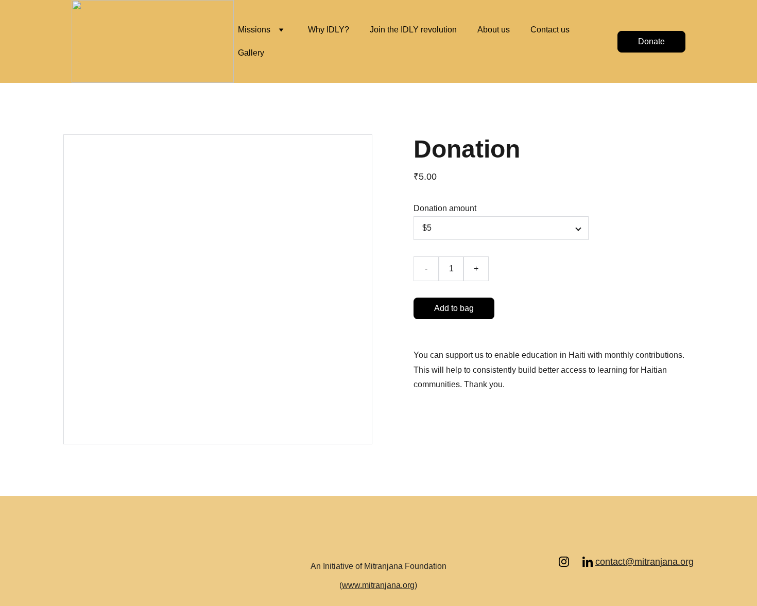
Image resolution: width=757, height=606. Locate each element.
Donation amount (445, 208)
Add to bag (454, 308)
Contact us (550, 29)
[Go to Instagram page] (569, 562)
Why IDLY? (328, 29)
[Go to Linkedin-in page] (587, 562)
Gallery (251, 52)
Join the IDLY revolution (413, 29)
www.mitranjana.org (378, 585)
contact (610, 562)
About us (493, 29)
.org (686, 562)
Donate (651, 41)
